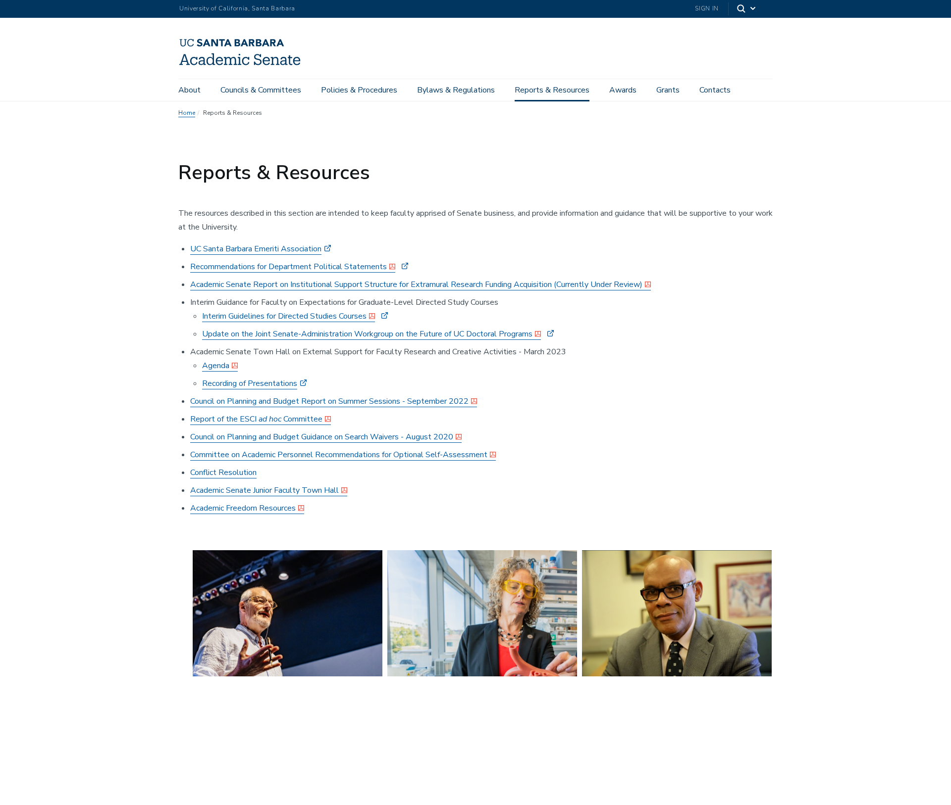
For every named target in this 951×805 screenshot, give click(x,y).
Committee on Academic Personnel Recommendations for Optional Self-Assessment (338, 454)
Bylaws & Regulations (456, 90)
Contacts (715, 90)
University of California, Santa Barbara (237, 8)
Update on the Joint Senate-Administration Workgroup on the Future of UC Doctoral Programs (367, 334)
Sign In (707, 8)
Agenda (215, 365)
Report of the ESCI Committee (256, 419)
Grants (668, 90)
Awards (622, 90)
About (189, 90)
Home (186, 113)
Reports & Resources (552, 90)
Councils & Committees (260, 90)
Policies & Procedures (359, 90)
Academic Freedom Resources (243, 508)
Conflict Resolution (223, 472)
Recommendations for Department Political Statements (288, 266)
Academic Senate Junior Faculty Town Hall (264, 490)
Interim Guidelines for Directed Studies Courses (284, 316)
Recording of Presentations (249, 383)
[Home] (244, 64)
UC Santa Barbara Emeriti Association (255, 248)
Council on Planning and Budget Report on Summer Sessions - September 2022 (329, 401)
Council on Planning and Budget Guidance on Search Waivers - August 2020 (321, 436)
